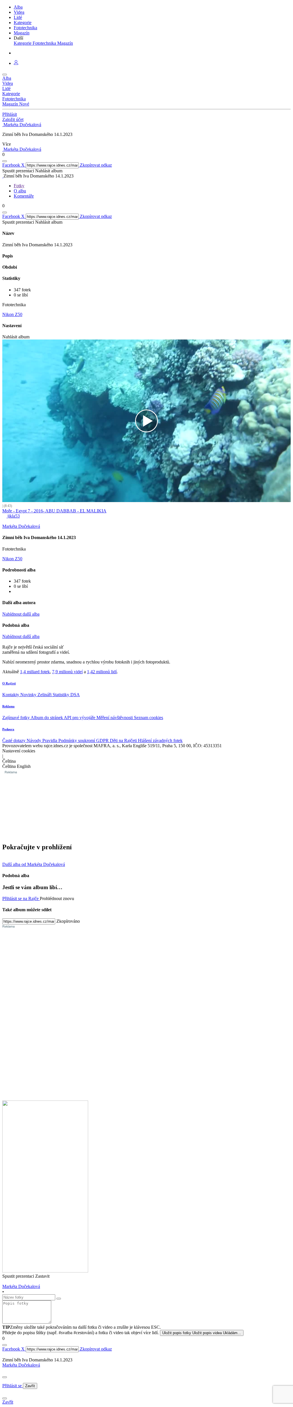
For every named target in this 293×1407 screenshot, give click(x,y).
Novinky (28, 694)
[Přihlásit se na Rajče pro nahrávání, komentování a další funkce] (16, 63)
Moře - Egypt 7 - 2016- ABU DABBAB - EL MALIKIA (54, 510)
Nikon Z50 (12, 314)
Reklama (8, 706)
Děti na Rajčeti (124, 740)
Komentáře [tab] (24, 196)
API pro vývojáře (80, 717)
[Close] (4, 1377)
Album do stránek (47, 717)
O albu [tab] (20, 190)
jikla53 (13, 516)
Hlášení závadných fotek (160, 740)
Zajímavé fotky (16, 717)
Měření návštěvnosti (115, 717)
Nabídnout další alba (20, 614)
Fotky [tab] (19, 185)
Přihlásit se (12, 1385)
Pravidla (50, 740)
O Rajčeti (9, 683)
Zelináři (45, 694)
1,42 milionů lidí (102, 671)
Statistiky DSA (66, 694)
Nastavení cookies (18, 750)
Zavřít (30, 1386)
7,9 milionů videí (67, 671)
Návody (34, 740)
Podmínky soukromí (77, 740)
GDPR (103, 740)
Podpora (8, 729)
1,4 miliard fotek (35, 671)
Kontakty (11, 694)
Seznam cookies (148, 717)
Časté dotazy (14, 740)
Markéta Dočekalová (21, 1365)
